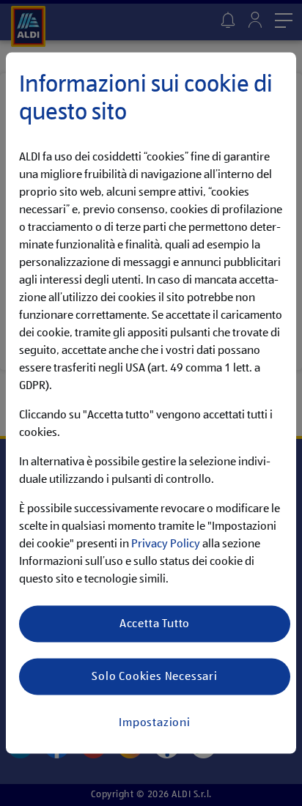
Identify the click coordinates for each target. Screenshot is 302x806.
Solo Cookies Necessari (155, 676)
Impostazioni (155, 722)
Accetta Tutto (154, 623)
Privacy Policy (165, 544)
